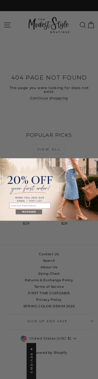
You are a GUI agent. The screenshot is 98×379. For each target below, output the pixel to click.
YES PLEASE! (29, 212)
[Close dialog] (95, 160)
